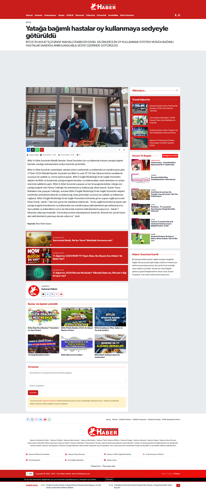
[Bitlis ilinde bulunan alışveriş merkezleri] (110, 344)
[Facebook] (48, 294)
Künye (108, 419)
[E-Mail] (43, 294)
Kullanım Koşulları (154, 419)
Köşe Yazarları (127, 15)
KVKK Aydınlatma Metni (171, 419)
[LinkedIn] (41, 420)
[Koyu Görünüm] (176, 15)
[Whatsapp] (49, 420)
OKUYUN (101, 480)
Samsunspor (50, 15)
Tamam (109, 480)
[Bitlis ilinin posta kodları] (77, 344)
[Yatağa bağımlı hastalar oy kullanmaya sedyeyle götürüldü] (77, 117)
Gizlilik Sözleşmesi (139, 419)
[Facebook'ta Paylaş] (28, 150)
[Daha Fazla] (42, 150)
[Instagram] (57, 294)
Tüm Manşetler (34, 460)
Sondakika (113, 15)
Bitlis (28, 22)
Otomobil (101, 15)
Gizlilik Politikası (125, 419)
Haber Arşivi (111, 460)
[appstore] (96, 466)
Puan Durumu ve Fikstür (155, 454)
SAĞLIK (70, 15)
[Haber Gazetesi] (103, 6)
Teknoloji (90, 15)
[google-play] (109, 466)
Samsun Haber (34, 155)
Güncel (29, 15)
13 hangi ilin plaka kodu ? (39, 355)
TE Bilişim (176, 474)
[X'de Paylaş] (33, 150)
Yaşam (61, 15)
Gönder (33, 393)
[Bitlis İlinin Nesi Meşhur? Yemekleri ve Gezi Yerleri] (43, 317)
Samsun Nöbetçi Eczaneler (39, 454)
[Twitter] (52, 294)
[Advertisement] (103, 68)
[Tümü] (177, 91)
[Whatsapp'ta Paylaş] (37, 150)
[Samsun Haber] (33, 291)
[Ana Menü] (179, 15)
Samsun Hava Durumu (76, 454)
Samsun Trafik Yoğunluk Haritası (119, 454)
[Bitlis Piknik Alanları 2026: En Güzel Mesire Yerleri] (77, 317)
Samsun (38, 15)
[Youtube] (61, 294)
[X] (32, 420)
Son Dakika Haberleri (75, 460)
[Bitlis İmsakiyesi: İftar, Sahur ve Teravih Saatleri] (110, 317)
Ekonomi (80, 15)
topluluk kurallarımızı (50, 401)
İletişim (115, 419)
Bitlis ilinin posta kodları (71, 355)
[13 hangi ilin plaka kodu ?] (43, 344)
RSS (30, 474)
